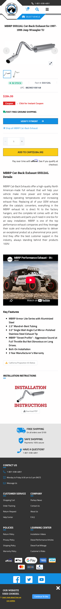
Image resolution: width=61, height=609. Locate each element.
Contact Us (35, 505)
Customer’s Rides (37, 551)
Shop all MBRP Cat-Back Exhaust (21, 128)
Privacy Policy (8, 539)
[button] (5, 141)
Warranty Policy (9, 551)
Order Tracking (9, 505)
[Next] (54, 50)
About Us (34, 511)
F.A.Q (32, 517)
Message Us (12, 483)
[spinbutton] (13, 141)
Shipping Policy (9, 545)
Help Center (8, 517)
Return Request (9, 511)
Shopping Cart (9, 500)
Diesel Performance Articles (42, 539)
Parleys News (36, 500)
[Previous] (6, 50)
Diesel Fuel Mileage (38, 545)
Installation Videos (38, 534)
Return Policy (8, 534)
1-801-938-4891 (42, 3)
